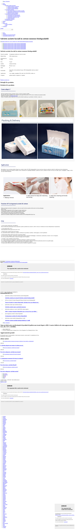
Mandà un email (3, 381)
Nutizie (4, 21)
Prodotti (4, 4)
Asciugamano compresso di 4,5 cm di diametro (16, 11)
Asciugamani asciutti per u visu (13, 17)
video (6, 25)
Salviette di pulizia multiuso (13, 7)
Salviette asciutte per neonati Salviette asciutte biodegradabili (19, 298)
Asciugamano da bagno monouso (14, 14)
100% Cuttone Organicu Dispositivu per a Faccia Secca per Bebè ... (21, 311)
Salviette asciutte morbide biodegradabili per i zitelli (17, 320)
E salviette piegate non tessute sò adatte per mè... (12, 345)
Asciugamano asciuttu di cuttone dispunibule (16, 316)
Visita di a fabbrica (8, 24)
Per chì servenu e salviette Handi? (8, 365)
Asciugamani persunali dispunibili (11, 13)
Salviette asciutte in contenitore (13, 6)
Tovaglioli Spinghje (8, 20)
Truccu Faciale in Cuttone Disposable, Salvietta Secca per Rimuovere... (22, 302)
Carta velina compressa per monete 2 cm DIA (16, 10)
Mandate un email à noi (4, 79)
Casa (4, 3)
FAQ (4, 22)
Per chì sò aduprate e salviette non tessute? (10, 352)
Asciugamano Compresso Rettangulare (12, 261)
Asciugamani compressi (9, 9)
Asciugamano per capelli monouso (14, 15)
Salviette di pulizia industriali (13, 8)
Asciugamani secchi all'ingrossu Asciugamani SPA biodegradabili (15, 262)
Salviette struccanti (11, 18)
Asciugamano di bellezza (9, 19)
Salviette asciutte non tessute (10, 5)
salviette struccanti (14, 95)
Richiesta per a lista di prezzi (5, 336)
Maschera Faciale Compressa (13, 12)
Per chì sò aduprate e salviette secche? (9, 371)
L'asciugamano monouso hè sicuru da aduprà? (11, 358)
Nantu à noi (5, 23)
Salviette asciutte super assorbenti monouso (15, 307)
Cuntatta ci (5, 26)
